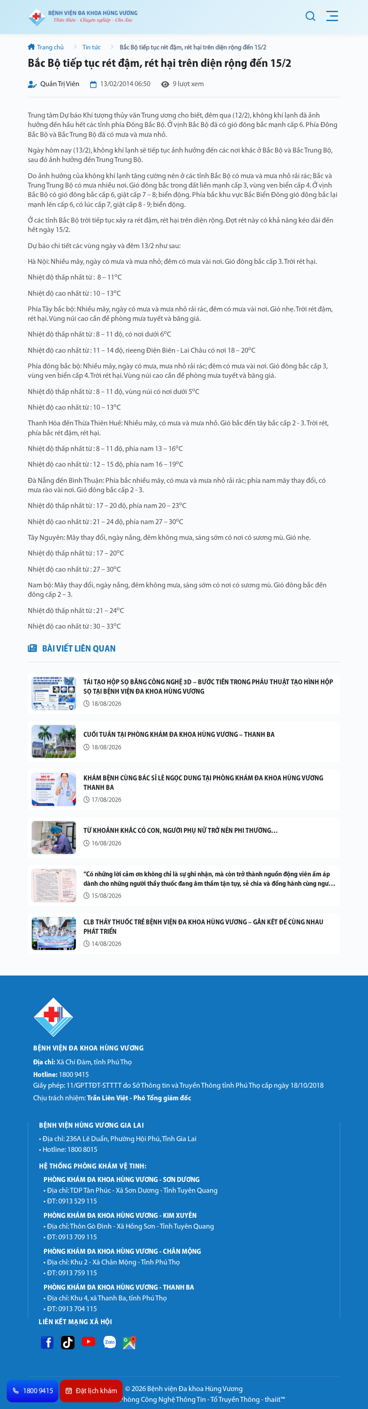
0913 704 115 (77, 1309)
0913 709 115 (77, 1237)
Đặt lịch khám (96, 1391)
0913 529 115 (77, 1201)
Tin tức (92, 47)
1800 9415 (61, 1075)
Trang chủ (50, 47)
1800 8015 (82, 1150)
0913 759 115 (77, 1273)
